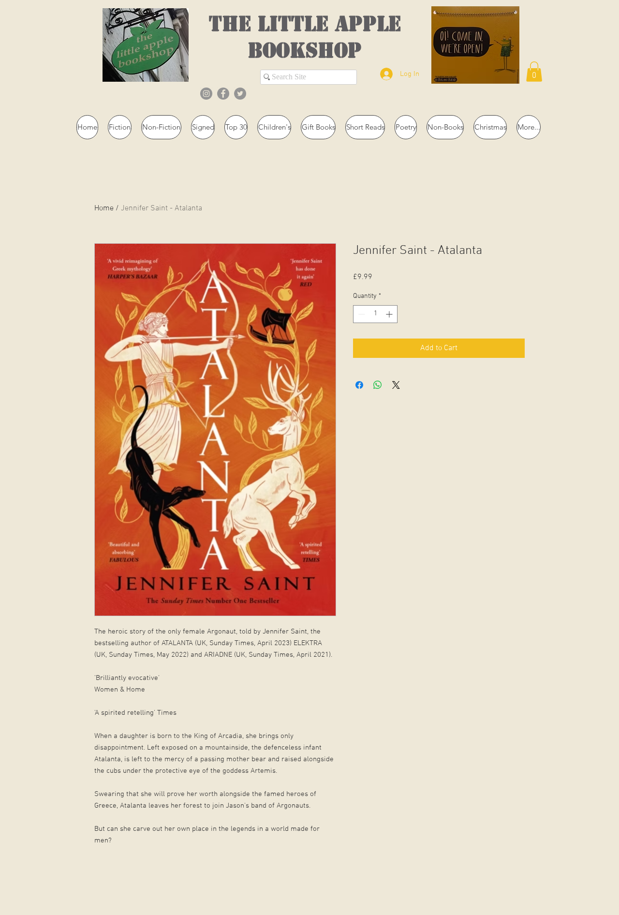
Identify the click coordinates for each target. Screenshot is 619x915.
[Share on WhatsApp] (377, 385)
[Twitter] (240, 94)
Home (104, 208)
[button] (534, 71)
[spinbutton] (375, 314)
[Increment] (390, 314)
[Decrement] (360, 314)
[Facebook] (223, 94)
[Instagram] (206, 94)
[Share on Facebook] (359, 385)
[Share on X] (396, 385)
